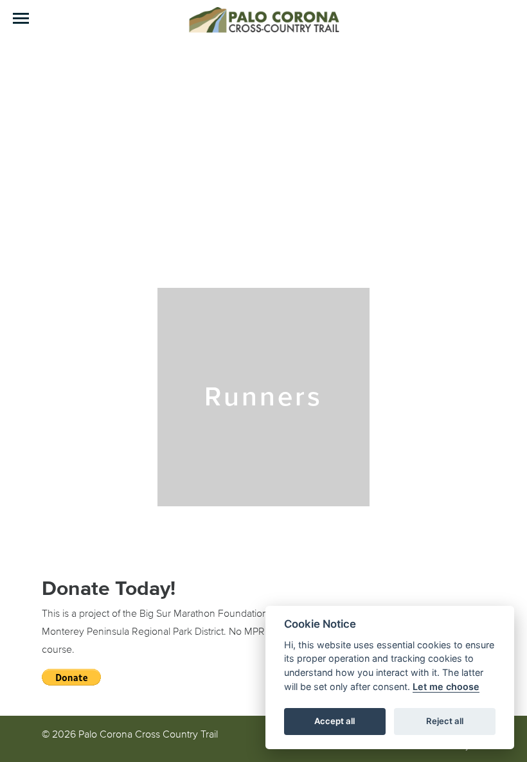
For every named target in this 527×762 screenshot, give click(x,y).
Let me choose (446, 686)
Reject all (444, 721)
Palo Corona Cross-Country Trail (263, 19)
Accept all (334, 721)
